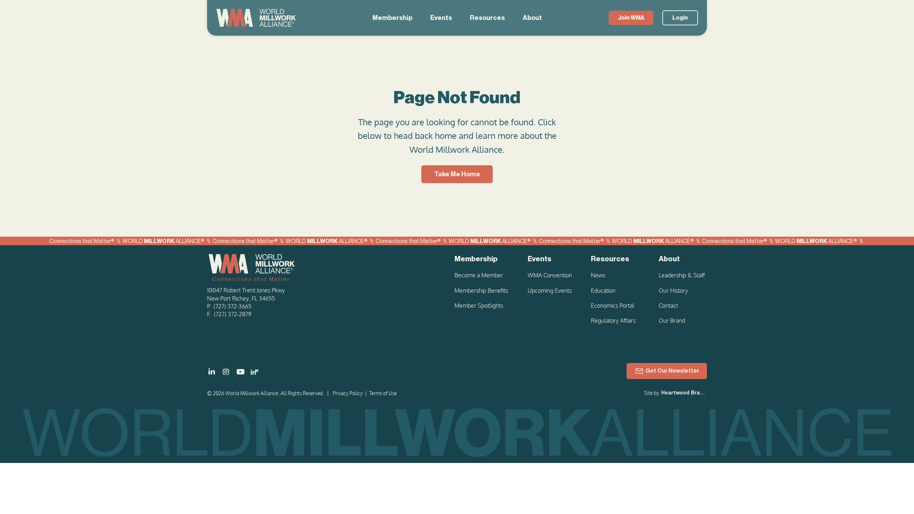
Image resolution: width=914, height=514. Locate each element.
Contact (668, 305)
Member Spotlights (479, 305)
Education (603, 290)
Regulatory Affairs (613, 320)
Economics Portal (612, 305)
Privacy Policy (348, 393)
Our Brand (672, 320)
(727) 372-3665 (232, 306)
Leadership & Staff (682, 275)
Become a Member (479, 275)
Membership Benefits (481, 290)
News (598, 275)
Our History (673, 290)
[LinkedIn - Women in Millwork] (254, 372)
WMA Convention (550, 275)
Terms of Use (383, 393)
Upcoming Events (550, 290)
